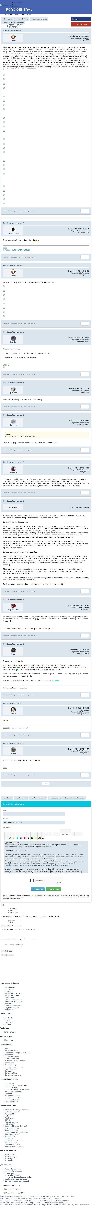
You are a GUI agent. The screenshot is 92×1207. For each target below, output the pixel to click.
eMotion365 (9, 1173)
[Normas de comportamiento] (82, 9)
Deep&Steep (9, 1136)
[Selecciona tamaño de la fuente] (32, 834)
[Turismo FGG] (17, 1203)
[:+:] (43, 838)
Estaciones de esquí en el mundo (17, 1053)
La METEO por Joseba (13, 1171)
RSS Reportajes (10, 1157)
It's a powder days (11, 1128)
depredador (13, 610)
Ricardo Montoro (11, 1140)
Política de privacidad (12, 993)
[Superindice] (24, 834)
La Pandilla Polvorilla (12, 1175)
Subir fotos (12, 909)
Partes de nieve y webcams (15, 1061)
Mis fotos (11, 911)
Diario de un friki (10, 1142)
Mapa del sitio (9, 987)
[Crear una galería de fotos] (73, 834)
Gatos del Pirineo (11, 1130)
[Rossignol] (4, 1201)
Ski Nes (7, 1116)
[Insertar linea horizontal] (39, 834)
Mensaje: (6, 827)
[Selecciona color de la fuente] (28, 834)
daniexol (13, 425)
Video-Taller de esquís (12, 1169)
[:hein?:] (36, 838)
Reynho (13, 472)
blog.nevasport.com (12, 1008)
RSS (47, 784)
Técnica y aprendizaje (12, 1091)
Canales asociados (11, 1057)
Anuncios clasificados (12, 1006)
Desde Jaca (9, 1118)
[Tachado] (17, 834)
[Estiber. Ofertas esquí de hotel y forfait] (53, 1203)
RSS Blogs (8, 1159)
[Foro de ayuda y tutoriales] (83, 9)
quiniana (13, 393)
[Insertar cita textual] (43, 834)
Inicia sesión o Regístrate (14, 23)
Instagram (8, 1022)
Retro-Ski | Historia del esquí (15, 1126)
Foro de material (10, 1087)
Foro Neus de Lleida (12, 1098)
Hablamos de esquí (12, 1134)
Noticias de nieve (11, 1051)
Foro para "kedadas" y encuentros (17, 1089)
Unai (13, 654)
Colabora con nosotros (13, 1000)
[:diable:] (39, 838)
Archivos (11, 920)
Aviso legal (8, 991)
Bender (13, 342)
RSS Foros (8, 1161)
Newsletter (8, 1010)
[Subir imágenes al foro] (65, 831)
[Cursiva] (10, 834)
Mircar (13, 753)
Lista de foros (23, 19)
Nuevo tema (82, 24)
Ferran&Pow (9, 1138)
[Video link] (58, 834)
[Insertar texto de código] (47, 834)
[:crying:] (32, 838)
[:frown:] (21, 838)
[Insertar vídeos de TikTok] (10, 838)
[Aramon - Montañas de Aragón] (18, 1201)
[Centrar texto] (50, 834)
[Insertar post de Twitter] (6, 838)
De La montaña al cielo (19, 728)
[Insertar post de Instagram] (80, 834)
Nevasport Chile (10, 1073)
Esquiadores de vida (12, 1144)
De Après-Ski (9, 1114)
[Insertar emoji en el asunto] (63, 822)
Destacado (8, 19)
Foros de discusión (11, 1059)
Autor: (5, 811)
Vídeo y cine (9, 1063)
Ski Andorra (8, 1093)
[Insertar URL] (36, 834)
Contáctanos (9, 997)
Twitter (7, 1020)
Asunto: (6, 819)
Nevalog (7, 1071)
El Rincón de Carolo (12, 1112)
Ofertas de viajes (11, 1065)
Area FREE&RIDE (11, 1102)
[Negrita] (6, 834)
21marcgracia (13, 233)
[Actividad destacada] (77, 9)
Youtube (7, 1024)
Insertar (10, 955)
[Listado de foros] (80, 9)
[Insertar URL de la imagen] (54, 834)
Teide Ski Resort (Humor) (14, 1146)
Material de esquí (11, 1069)
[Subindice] (21, 834)
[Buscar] (85, 9)
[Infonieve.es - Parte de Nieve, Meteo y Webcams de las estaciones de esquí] (30, 1199)
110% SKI (8, 1120)
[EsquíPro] (8, 1040)
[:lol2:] (17, 838)
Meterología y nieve (12, 1096)
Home (7, 1049)
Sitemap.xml (9, 989)
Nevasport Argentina (12, 1075)
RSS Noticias (9, 1155)
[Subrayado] (13, 834)
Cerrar (4, 955)
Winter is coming (11, 1122)
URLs (10, 922)
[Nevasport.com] (7, 5)
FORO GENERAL (19, 9)
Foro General (9, 1083)
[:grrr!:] (24, 838)
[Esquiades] (47, 1201)
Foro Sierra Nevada (11, 1100)
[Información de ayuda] (86, 831)
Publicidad (8, 1004)
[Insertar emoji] (86, 842)
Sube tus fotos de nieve (13, 1067)
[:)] (13, 838)
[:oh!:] (28, 838)
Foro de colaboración (12, 1085)
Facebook (8, 1018)
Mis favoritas (13, 913)
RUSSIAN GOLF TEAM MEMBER (17, 250)
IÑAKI (13, 40)
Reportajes (8, 1055)
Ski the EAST (9, 1124)
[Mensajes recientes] (79, 9)
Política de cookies (11, 995)
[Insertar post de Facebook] (76, 834)
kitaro (13, 713)
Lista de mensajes (40, 19)
